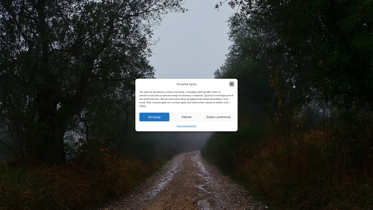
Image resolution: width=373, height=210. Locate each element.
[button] (232, 84)
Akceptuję (154, 117)
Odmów (186, 117)
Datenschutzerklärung (186, 126)
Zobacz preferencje (218, 117)
